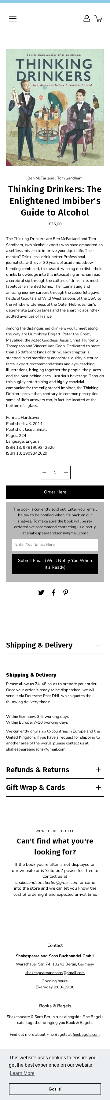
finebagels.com (86, 1034)
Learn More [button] (22, 1073)
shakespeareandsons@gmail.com (55, 973)
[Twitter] (41, 592)
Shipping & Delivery (39, 645)
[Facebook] (53, 592)
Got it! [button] (55, 1089)
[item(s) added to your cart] (99, 18)
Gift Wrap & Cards (35, 787)
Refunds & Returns (37, 770)
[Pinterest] (65, 592)
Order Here (55, 492)
